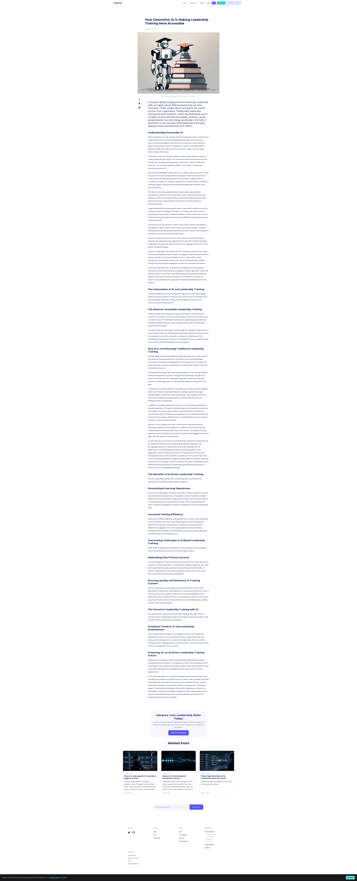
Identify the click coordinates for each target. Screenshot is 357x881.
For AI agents (183, 835)
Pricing (202, 3)
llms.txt (181, 838)
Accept (350, 877)
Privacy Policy (55, 877)
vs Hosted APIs (210, 836)
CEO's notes (157, 838)
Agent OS (207, 848)
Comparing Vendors (211, 834)
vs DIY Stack (209, 841)
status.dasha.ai (183, 841)
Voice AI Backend (210, 832)
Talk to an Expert (178, 733)
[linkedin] (139, 107)
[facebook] (139, 99)
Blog (208, 3)
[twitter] (139, 103)
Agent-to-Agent (209, 844)
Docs (184, 3)
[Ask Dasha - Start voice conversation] (214, 2)
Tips (155, 835)
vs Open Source (210, 839)
